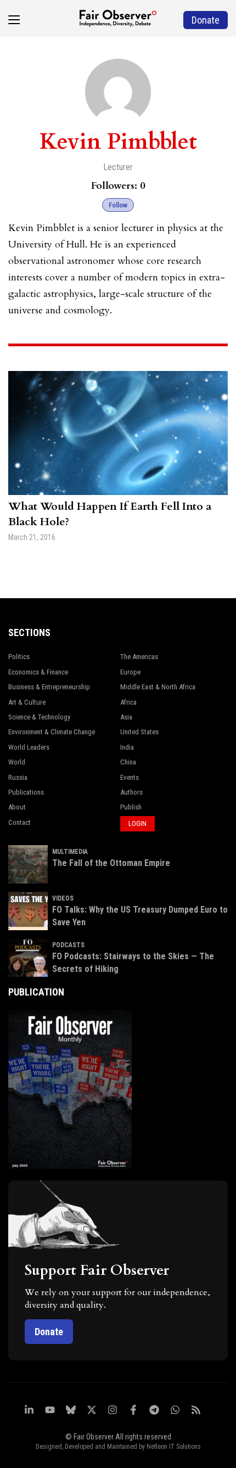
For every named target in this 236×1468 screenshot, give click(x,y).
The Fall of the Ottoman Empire (111, 863)
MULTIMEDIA (70, 852)
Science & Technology (39, 717)
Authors (131, 792)
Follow (118, 205)
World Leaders (28, 747)
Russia (17, 777)
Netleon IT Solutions (174, 1446)
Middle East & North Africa (157, 687)
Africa (128, 702)
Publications (26, 792)
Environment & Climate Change (51, 732)
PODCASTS (68, 945)
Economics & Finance (38, 672)
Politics (19, 657)
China (128, 762)
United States (139, 732)
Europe (130, 672)
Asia (126, 717)
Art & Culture (27, 702)
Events (129, 777)
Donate (49, 1331)
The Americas (139, 657)
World (16, 762)
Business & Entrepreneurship (49, 687)
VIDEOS (63, 898)
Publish (131, 807)
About (17, 807)
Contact (19, 822)
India (127, 747)
